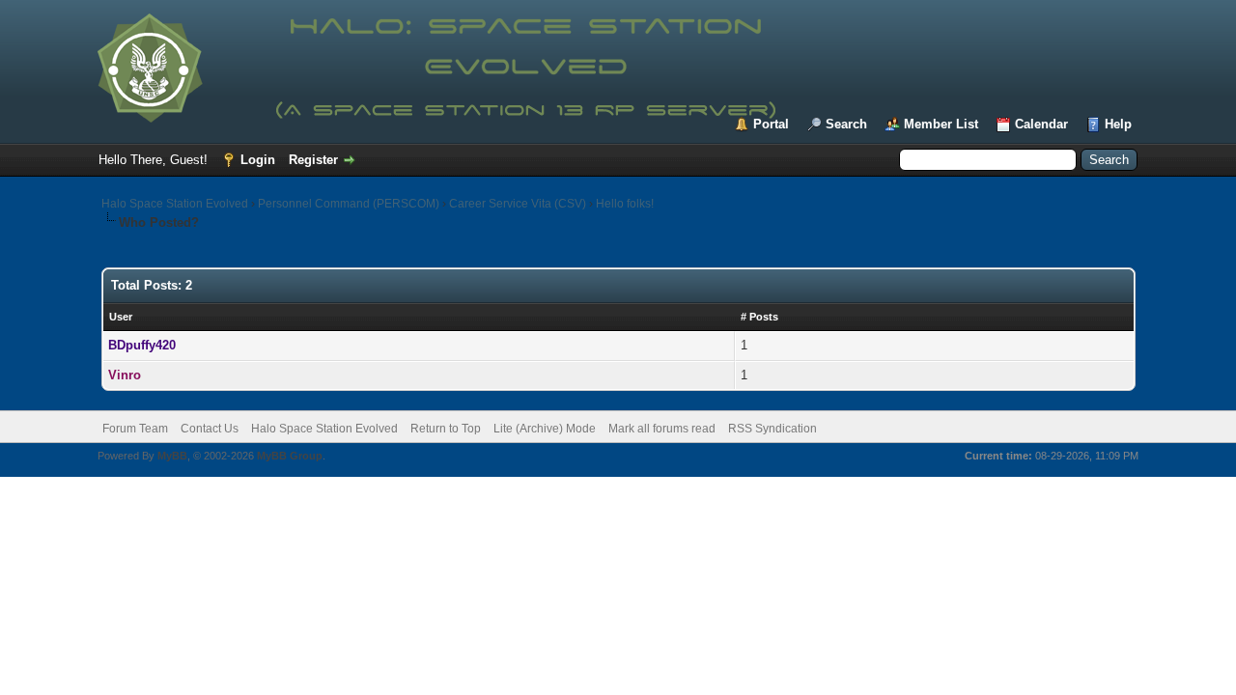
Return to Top (445, 428)
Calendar (1041, 124)
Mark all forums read (662, 428)
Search (846, 124)
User (120, 316)
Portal (771, 124)
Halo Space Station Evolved (174, 203)
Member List (941, 124)
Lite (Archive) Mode (544, 428)
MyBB (172, 455)
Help (1118, 124)
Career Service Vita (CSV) (517, 203)
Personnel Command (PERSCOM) (348, 203)
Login (257, 160)
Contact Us (210, 428)
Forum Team (135, 428)
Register (313, 160)
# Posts (759, 316)
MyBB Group (290, 455)
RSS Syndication (772, 428)
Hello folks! (625, 203)
